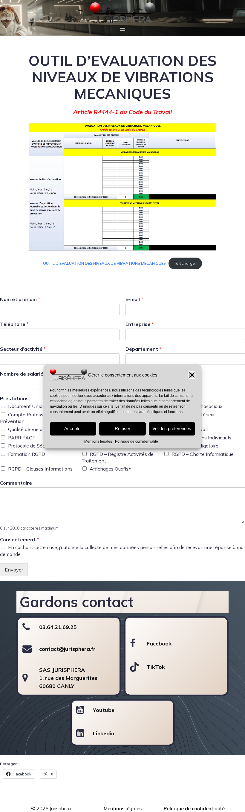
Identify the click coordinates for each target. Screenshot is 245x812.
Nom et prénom (20, 299)
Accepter (73, 428)
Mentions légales (98, 441)
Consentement (19, 539)
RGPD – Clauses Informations (40, 469)
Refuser (122, 428)
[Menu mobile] (122, 28)
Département (143, 349)
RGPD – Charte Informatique (203, 454)
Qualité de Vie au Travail (34, 429)
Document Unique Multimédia (40, 406)
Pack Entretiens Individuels (201, 438)
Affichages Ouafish (110, 469)
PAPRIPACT (22, 438)
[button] (192, 375)
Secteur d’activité (23, 349)
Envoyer (14, 570)
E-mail (134, 299)
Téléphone (14, 324)
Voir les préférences (171, 428)
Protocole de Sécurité (31, 446)
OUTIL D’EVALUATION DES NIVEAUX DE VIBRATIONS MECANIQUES (104, 263)
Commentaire (16, 483)
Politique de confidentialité (136, 441)
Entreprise (139, 324)
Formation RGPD (26, 454)
